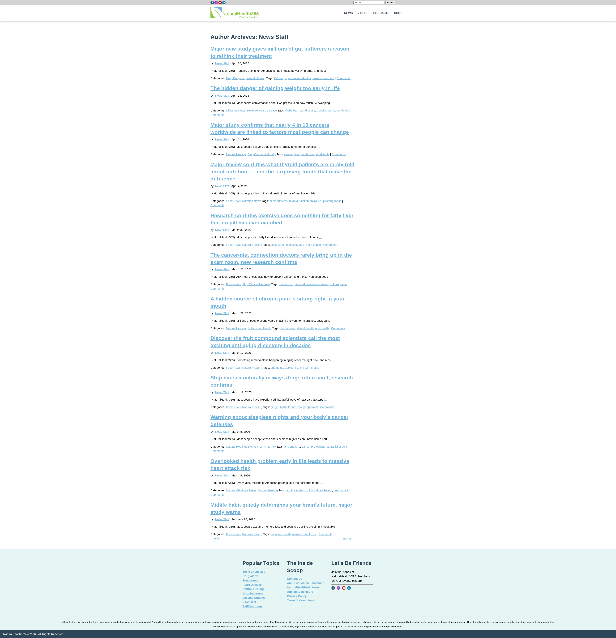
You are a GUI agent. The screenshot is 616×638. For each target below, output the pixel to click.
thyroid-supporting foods (325, 201)
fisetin (299, 367)
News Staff (222, 63)
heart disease (306, 110)
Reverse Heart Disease (262, 110)
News (348, 13)
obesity (321, 110)
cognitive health (281, 534)
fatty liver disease (310, 244)
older (215, 538)
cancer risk (286, 284)
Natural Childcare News (241, 490)
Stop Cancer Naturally (262, 154)
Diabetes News (235, 110)
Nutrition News (251, 201)
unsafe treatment (323, 78)
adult (289, 490)
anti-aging (277, 367)
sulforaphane (338, 284)
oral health (322, 328)
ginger (274, 407)
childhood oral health (318, 490)
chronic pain (287, 328)
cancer (288, 154)
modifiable (322, 154)
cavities (299, 490)
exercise (291, 244)
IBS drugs (280, 78)
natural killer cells (336, 446)
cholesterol (278, 244)
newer (349, 538)
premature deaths (299, 78)
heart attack (341, 490)
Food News (233, 201)
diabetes (290, 110)
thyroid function (299, 201)
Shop (398, 13)
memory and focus (304, 534)
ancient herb (292, 446)
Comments (344, 78)
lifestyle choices (304, 154)
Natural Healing (255, 78)
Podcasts (381, 13)
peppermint (310, 407)
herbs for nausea (291, 407)
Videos (363, 13)
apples (289, 367)
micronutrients (279, 201)
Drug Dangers (235, 78)
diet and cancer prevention (312, 284)
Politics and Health (259, 328)
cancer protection (313, 446)
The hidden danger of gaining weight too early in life (275, 88)
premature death (338, 110)
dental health (305, 328)
